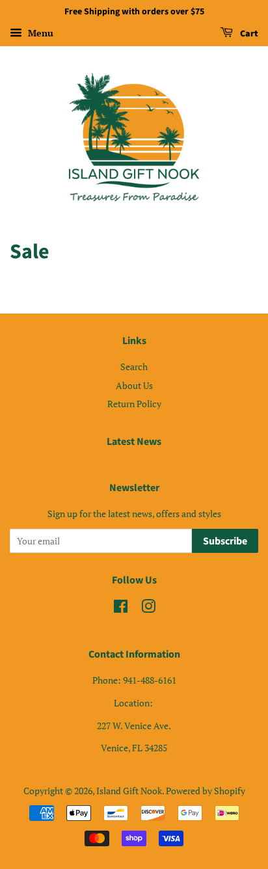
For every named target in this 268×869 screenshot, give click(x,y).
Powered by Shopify (205, 790)
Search (134, 366)
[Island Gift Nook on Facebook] (120, 608)
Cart (248, 33)
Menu (39, 33)
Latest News (134, 441)
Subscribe (225, 541)
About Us (134, 385)
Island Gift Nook (129, 790)
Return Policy (134, 403)
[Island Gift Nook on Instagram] (148, 608)
